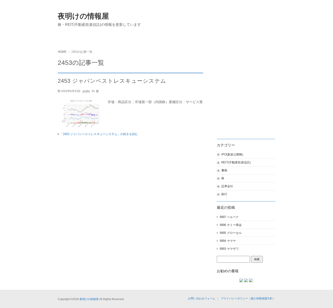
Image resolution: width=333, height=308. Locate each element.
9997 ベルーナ (229, 217)
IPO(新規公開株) (232, 154)
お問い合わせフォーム (201, 298)
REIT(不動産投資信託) (236, 162)
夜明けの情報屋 (83, 16)
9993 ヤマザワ (229, 248)
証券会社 (227, 186)
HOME (62, 51)
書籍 (224, 170)
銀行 (224, 194)
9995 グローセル (231, 233)
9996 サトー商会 (231, 225)
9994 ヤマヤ (228, 241)
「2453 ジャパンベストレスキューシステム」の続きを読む (99, 134)
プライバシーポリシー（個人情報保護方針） (248, 298)
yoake (86, 91)
